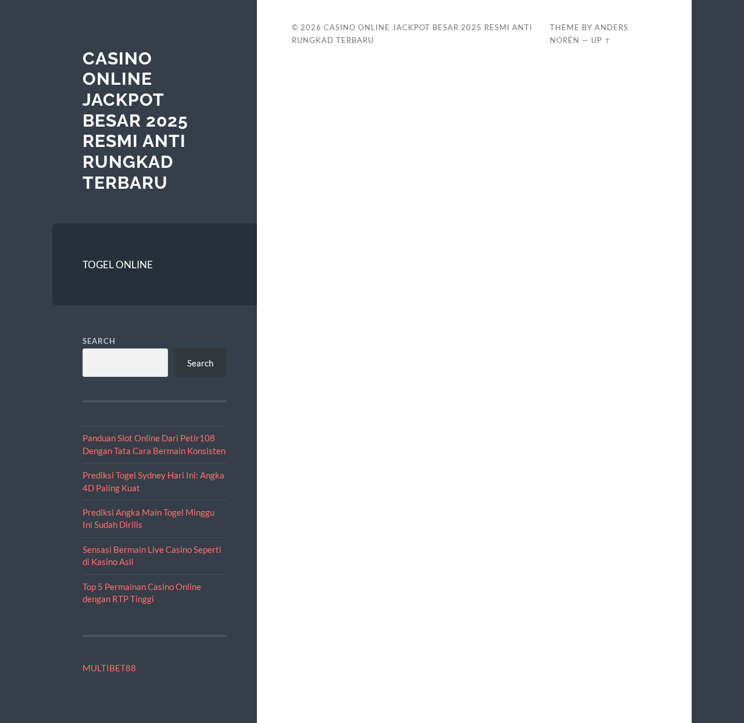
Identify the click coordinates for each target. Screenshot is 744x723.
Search (99, 341)
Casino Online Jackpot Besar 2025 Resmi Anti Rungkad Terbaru (135, 120)
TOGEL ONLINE (118, 264)
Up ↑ (601, 40)
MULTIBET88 (109, 668)
